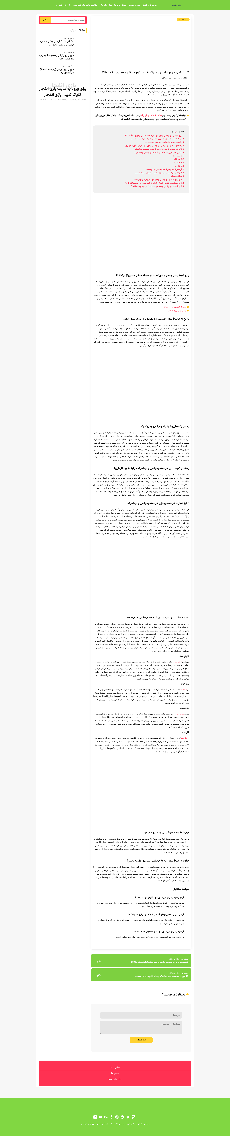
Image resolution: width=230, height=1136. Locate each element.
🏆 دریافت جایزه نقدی (115, 578)
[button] (115, 568)
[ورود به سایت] (115, 558)
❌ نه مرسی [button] (115, 585)
